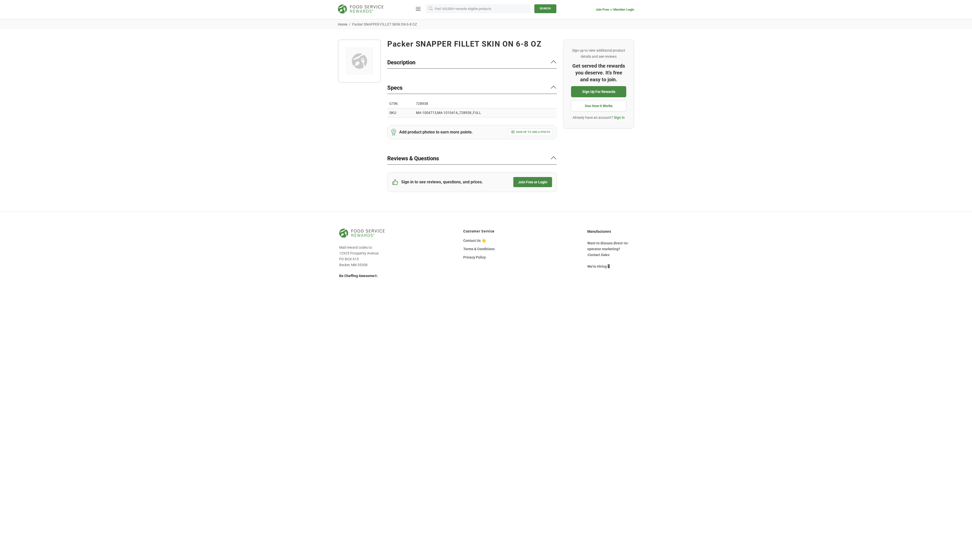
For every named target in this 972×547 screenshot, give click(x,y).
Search (545, 8)
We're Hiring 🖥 (598, 266)
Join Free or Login (532, 182)
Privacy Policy (474, 257)
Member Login (623, 9)
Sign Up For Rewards (598, 92)
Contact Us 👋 (474, 241)
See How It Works (599, 106)
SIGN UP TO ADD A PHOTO (533, 132)
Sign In (619, 117)
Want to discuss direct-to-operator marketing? (608, 249)
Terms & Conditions (479, 249)
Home (343, 24)
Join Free (602, 9)
